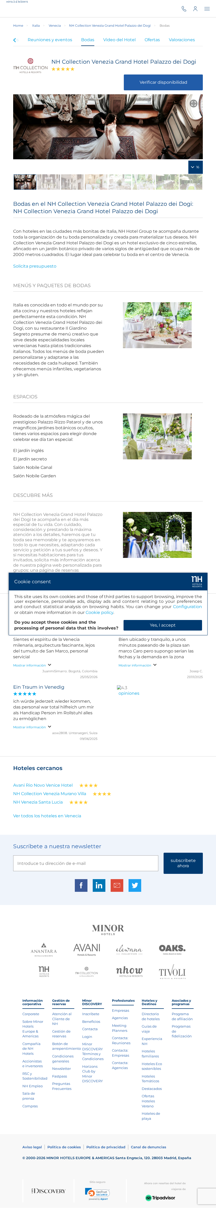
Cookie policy (99, 612)
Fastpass (59, 1076)
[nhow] (129, 972)
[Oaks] (172, 950)
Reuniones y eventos (50, 39)
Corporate (30, 1014)
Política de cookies (64, 1147)
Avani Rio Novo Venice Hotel (43, 785)
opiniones (129, 693)
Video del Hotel (119, 39)
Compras (30, 1106)
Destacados (152, 1088)
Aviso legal (32, 1147)
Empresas (120, 1010)
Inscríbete (90, 1014)
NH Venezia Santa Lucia (38, 802)
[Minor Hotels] (108, 931)
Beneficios (91, 1021)
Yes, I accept (163, 625)
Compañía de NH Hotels (31, 1049)
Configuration (187, 606)
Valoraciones (182, 39)
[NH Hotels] (44, 972)
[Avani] (86, 950)
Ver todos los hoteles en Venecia (47, 815)
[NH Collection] (86, 972)
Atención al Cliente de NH (62, 1019)
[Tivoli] (172, 972)
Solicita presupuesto (34, 266)
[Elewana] (129, 950)
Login (87, 1036)
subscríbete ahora (183, 863)
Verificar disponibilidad (163, 82)
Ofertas (152, 39)
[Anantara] (44, 950)
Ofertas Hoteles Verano (148, 1101)
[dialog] (108, 604)
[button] (97, 1194)
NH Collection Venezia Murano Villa (49, 793)
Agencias (120, 1018)
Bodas (87, 39)
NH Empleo (32, 1086)
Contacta (90, 1029)
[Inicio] (18, 8)
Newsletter (61, 1068)
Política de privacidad (105, 1147)
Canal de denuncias (148, 1147)
